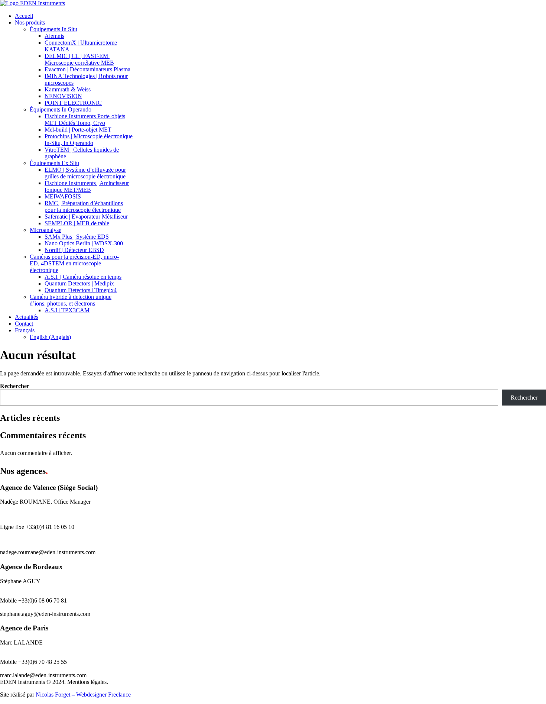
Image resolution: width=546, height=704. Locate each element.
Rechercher (14, 386)
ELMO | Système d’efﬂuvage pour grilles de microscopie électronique (85, 173)
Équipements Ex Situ (54, 163)
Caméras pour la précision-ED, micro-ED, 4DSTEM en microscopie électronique (74, 263)
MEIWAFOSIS (63, 196)
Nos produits (30, 22)
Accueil (24, 16)
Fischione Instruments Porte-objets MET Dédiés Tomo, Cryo (85, 119)
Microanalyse (45, 230)
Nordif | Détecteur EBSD (74, 250)
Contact (24, 323)
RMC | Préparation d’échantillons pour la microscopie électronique (84, 206)
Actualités (26, 317)
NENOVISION (63, 96)
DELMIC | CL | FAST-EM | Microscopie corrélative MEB (79, 59)
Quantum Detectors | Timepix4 (81, 290)
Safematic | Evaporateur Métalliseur (86, 216)
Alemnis (54, 36)
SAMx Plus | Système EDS (77, 236)
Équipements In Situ (53, 29)
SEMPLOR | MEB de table (77, 223)
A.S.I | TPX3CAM (67, 310)
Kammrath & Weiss (68, 89)
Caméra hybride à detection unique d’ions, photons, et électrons (70, 300)
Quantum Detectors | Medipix (79, 283)
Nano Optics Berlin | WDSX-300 (84, 243)
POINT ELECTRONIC (73, 103)
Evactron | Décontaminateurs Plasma (87, 69)
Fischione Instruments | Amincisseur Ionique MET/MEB (87, 186)
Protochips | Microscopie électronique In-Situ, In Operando (89, 139)
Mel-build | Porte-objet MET (78, 129)
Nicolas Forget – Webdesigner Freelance (83, 694)
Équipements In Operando (60, 109)
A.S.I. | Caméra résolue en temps (83, 277)
